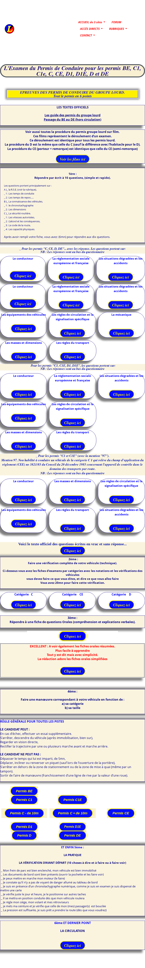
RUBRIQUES (116, 29)
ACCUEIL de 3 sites (90, 22)
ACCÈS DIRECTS (90, 29)
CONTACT (86, 35)
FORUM (116, 22)
